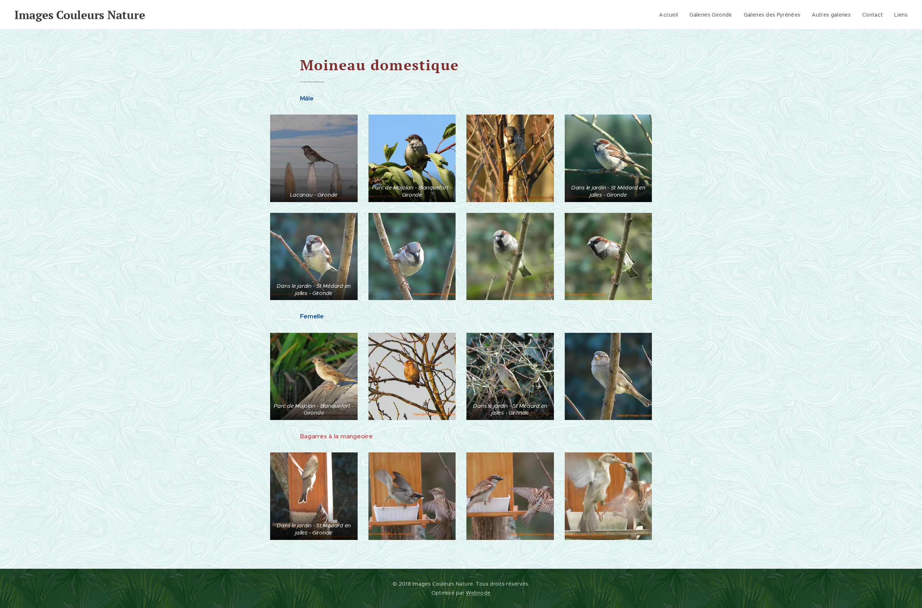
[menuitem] (670, 15)
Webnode (478, 593)
